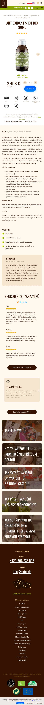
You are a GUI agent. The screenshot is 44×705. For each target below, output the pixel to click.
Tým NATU (22, 610)
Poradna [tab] (29, 131)
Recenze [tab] (22, 131)
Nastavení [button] (39, 703)
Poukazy (22, 653)
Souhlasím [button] (20, 703)
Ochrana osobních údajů (22, 640)
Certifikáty (22, 650)
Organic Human (16, 121)
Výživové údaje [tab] (12, 131)
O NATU (22, 604)
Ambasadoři (22, 660)
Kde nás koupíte (22, 657)
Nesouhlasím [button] (30, 703)
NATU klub (22, 617)
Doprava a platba (22, 634)
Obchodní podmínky (22, 637)
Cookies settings (23, 674)
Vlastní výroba (14, 386)
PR (22, 620)
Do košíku (30, 89)
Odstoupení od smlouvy (22, 643)
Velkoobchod (22, 630)
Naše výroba (22, 614)
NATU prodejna (22, 627)
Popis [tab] (4, 131)
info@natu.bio (22, 571)
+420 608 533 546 (22, 560)
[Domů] (4, 3)
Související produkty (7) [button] (21, 412)
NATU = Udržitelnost (22, 607)
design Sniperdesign (24, 676)
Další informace (35, 700)
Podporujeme (22, 624)
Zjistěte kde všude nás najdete (22, 594)
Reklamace (22, 647)
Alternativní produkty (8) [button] (21, 367)
